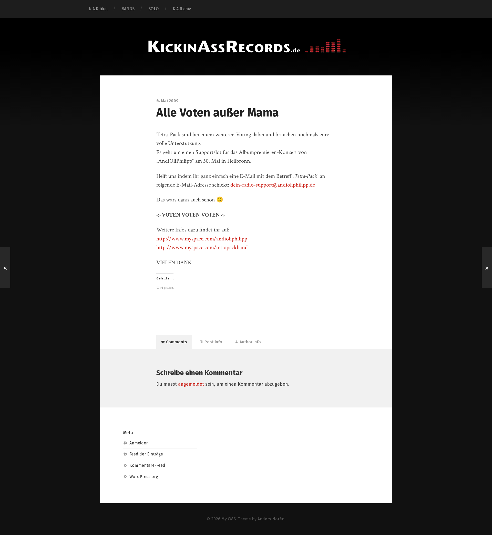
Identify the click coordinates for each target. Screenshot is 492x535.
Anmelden (139, 443)
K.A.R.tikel (98, 8)
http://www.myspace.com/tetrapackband (202, 247)
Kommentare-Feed (147, 465)
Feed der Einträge (146, 454)
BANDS (128, 8)
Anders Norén (271, 519)
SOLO (153, 8)
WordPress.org (143, 476)
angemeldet (191, 384)
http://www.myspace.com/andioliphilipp (201, 238)
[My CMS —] (246, 46)
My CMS (228, 519)
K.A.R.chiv (182, 8)
